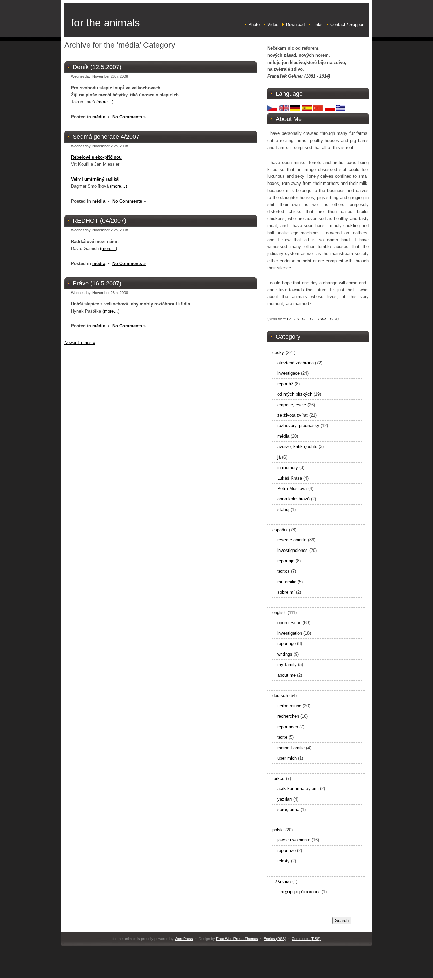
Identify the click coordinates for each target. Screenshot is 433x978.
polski (278, 829)
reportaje (285, 560)
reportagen (287, 726)
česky (278, 352)
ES (312, 319)
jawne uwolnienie (293, 839)
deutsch (280, 695)
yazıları (284, 799)
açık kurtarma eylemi (298, 788)
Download (295, 24)
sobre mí (286, 592)
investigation (289, 633)
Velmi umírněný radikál (95, 179)
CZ (289, 319)
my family (287, 664)
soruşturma (288, 809)
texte (282, 737)
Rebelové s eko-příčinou (96, 157)
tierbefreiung (289, 705)
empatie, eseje (291, 404)
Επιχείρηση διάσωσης (298, 891)
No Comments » (129, 116)
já (279, 457)
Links (317, 24)
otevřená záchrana (295, 362)
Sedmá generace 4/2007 (106, 136)
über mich (287, 758)
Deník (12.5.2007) (97, 67)
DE (304, 319)
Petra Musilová (292, 488)
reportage (286, 643)
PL (332, 319)
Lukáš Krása (289, 478)
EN (296, 319)
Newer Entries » (79, 342)
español (280, 529)
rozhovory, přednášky (298, 425)
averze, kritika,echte (297, 446)
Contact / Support (347, 24)
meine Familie (291, 747)
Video (272, 24)
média (98, 116)
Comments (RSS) (306, 939)
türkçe (278, 778)
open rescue (289, 622)
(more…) (104, 101)
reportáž (285, 383)
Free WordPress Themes (237, 939)
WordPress (184, 939)
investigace (288, 373)
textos (283, 571)
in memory (287, 467)
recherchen (288, 716)
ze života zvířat (292, 415)
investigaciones (292, 550)
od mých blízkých (294, 394)
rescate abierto (291, 539)
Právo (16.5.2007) (97, 283)
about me (286, 675)
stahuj (283, 509)
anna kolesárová (293, 499)
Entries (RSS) (275, 939)
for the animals (105, 23)
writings (284, 654)
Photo (254, 24)
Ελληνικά (281, 881)
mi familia (286, 581)
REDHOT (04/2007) (99, 220)
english (279, 612)
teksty (283, 860)
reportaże (286, 850)
